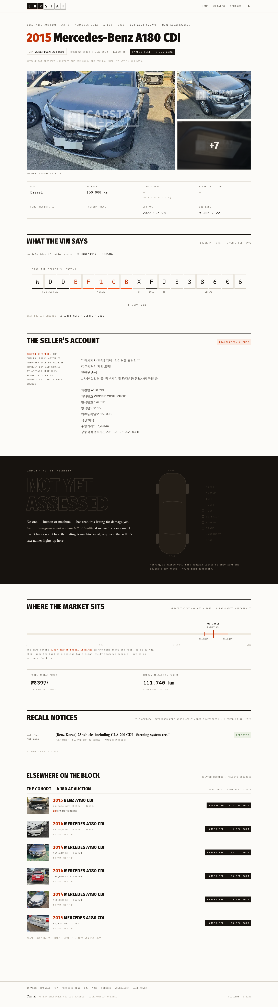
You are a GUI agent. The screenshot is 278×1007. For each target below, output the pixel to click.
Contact (236, 6)
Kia (56, 988)
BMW (86, 988)
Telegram (234, 996)
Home (205, 6)
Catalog (219, 6)
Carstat (31, 996)
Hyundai (45, 988)
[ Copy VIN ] (139, 304)
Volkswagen (122, 988)
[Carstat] (46, 6)
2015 (121, 24)
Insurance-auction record (48, 24)
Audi (95, 988)
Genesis (106, 988)
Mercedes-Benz (86, 24)
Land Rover (140, 988)
